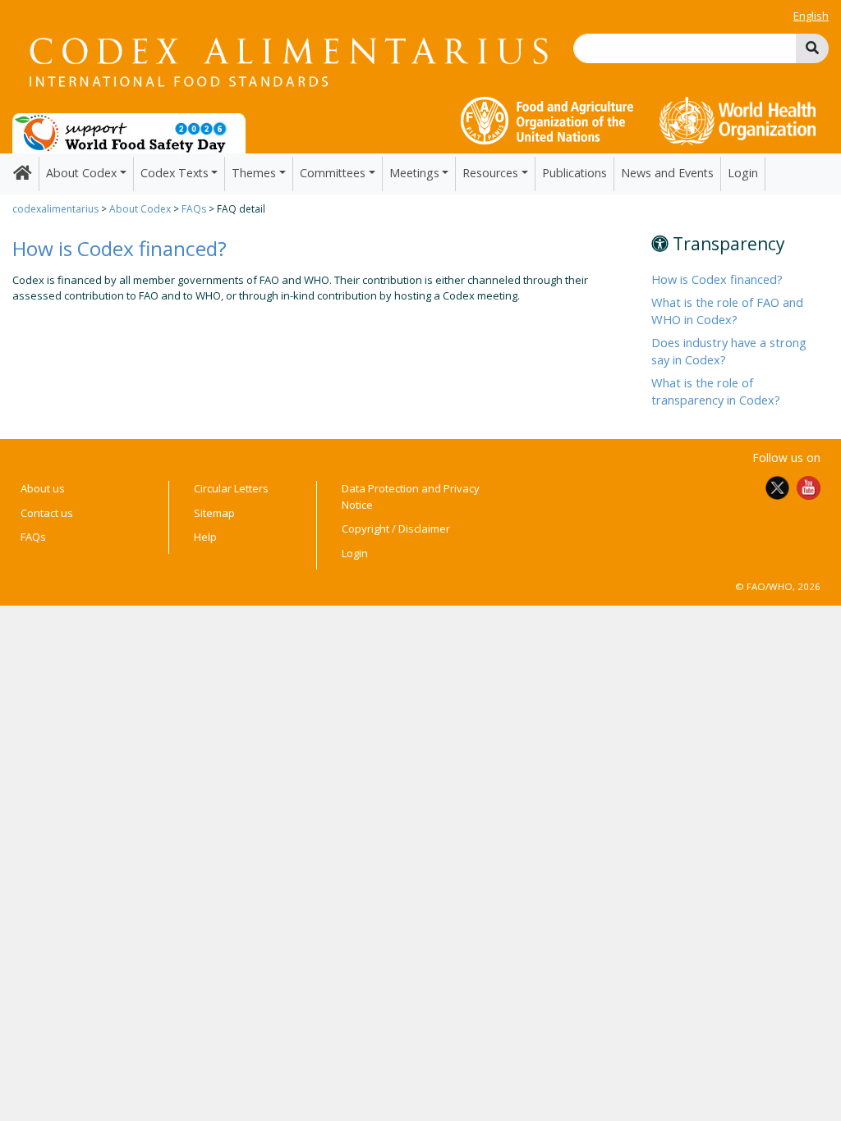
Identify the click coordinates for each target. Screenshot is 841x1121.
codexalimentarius (55, 209)
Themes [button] (254, 173)
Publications (574, 173)
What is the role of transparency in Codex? (717, 390)
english (811, 15)
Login (743, 173)
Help (205, 536)
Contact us (47, 513)
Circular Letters (231, 488)
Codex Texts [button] (174, 173)
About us (43, 488)
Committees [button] (332, 173)
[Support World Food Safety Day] (129, 132)
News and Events (667, 173)
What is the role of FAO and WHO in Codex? (727, 310)
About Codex (140, 209)
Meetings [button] (414, 173)
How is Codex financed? (717, 279)
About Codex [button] (81, 173)
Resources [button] (490, 173)
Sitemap (214, 513)
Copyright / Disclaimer (396, 528)
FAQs (194, 209)
